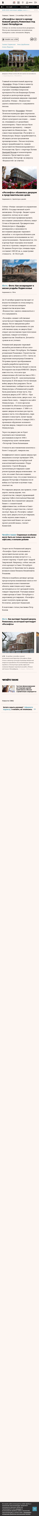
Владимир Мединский (19, 87)
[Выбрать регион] (23, 2)
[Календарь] (14, 2)
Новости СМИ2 (8, 701)
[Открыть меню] (35, 2)
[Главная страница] (3, 3)
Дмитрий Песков (9, 152)
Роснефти (7, 84)
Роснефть (21, 226)
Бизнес (12, 15)
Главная (5, 15)
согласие (18, 1509)
